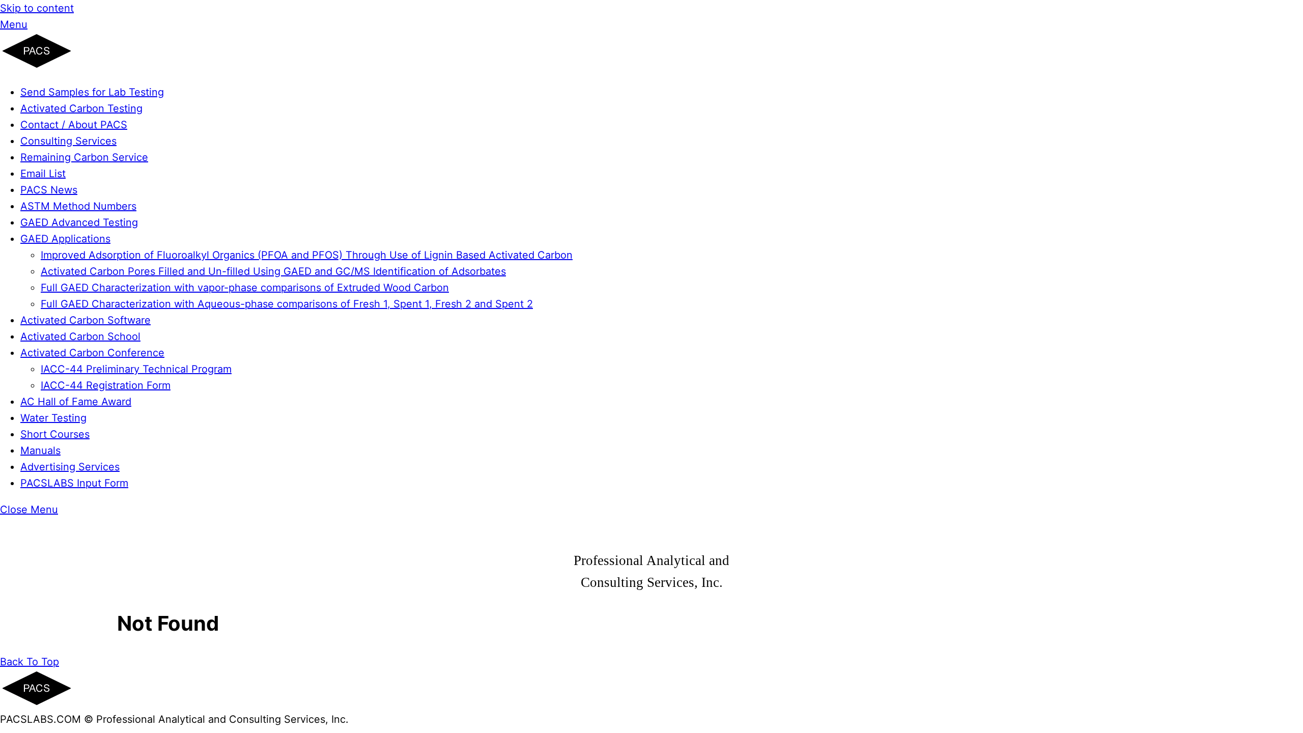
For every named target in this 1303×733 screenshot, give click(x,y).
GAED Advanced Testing (79, 222)
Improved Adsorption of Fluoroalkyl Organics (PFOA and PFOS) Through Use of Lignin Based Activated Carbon (307, 255)
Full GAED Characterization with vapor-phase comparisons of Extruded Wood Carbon (245, 287)
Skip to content (37, 8)
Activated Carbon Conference (92, 353)
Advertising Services (70, 467)
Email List (43, 173)
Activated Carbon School (80, 336)
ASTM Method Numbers (78, 206)
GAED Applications (65, 239)
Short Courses (55, 434)
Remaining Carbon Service (84, 157)
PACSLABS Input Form (74, 483)
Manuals (40, 450)
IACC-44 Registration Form (106, 385)
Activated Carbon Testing (81, 108)
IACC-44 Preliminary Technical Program (136, 369)
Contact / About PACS (73, 125)
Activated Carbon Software (85, 320)
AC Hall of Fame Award (75, 402)
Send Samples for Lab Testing (92, 92)
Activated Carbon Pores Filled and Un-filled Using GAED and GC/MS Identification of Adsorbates (273, 271)
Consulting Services (68, 141)
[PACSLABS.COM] (36, 66)
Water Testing (53, 418)
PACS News (48, 190)
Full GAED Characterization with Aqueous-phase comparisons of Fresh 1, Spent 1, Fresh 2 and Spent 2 (287, 304)
